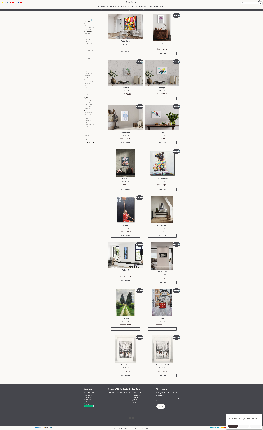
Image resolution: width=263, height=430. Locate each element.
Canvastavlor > (136, 395)
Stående (89, 58)
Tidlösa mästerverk (88, 21)
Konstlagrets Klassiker (89, 18)
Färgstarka (87, 83)
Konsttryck (87, 130)
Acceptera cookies (233, 426)
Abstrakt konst (88, 106)
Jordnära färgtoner (89, 81)
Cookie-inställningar (255, 426)
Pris (85, 23)
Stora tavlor (87, 41)
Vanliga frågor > (88, 401)
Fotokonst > (135, 401)
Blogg (156, 6)
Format (86, 45)
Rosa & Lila (87, 94)
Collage (86, 122)
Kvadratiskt (90, 50)
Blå (85, 89)
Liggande (91, 65)
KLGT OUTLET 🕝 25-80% (90, 20)
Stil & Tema (86, 97)
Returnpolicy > (88, 395)
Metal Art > (135, 399)
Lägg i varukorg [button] (125, 51)
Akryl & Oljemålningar (90, 124)
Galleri (86, 118)
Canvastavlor (115, 6)
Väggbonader (88, 120)
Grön (86, 85)
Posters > (134, 402)
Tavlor (85, 116)
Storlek (85, 37)
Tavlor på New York (89, 102)
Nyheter (131, 6)
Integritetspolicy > (89, 392)
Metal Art (87, 135)
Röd (86, 87)
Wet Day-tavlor (88, 104)
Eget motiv (139, 6)
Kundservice (148, 6)
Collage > (135, 394)
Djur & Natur (87, 110)
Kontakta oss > (88, 397)
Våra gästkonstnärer (88, 31)
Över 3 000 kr (88, 29)
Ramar (86, 71)
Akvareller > (135, 397)
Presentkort (87, 77)
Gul (85, 91)
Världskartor (87, 108)
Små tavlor (87, 39)
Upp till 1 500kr (88, 25)
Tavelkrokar (87, 75)
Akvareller (87, 126)
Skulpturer (86, 138)
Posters (124, 6)
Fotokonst (87, 128)
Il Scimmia (87, 35)
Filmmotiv (87, 99)
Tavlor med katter (89, 114)
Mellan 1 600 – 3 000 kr (90, 27)
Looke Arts (87, 33)
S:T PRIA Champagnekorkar (90, 142)
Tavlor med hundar (89, 112)
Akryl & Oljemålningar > (139, 392)
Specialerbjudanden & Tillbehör (91, 69)
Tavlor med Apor (88, 100)
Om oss (161, 6)
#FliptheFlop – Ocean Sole (91, 139)
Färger (85, 79)
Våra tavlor (105, 6)
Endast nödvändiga (244, 426)
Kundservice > (88, 399)
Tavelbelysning (88, 73)
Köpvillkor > (87, 394)
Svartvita (87, 92)
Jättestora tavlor (88, 43)
